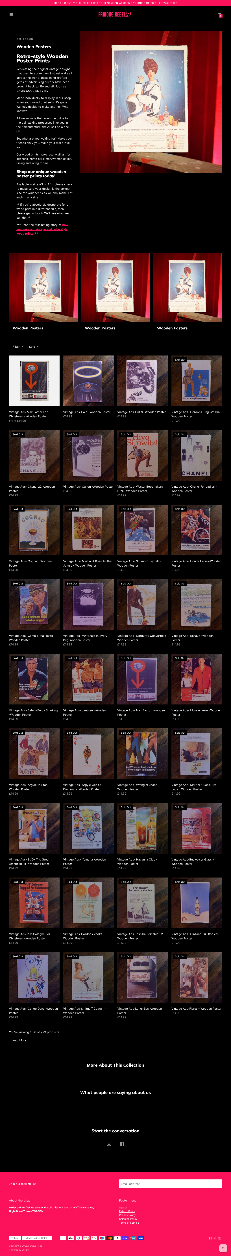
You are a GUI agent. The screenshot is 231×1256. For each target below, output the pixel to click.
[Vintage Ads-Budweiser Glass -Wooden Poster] (196, 828)
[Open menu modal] (11, 14)
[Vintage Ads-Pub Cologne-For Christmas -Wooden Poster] (34, 903)
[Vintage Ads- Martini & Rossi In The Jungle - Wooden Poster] (88, 530)
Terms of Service (129, 1222)
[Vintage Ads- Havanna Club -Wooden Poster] (142, 828)
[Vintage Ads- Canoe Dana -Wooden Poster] (34, 977)
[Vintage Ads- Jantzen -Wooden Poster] (88, 679)
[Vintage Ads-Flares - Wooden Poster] (196, 977)
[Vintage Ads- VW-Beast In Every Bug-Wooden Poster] (88, 604)
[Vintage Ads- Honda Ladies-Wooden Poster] (196, 530)
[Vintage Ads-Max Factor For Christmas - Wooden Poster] (34, 380)
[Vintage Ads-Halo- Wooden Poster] (88, 380)
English (14, 1238)
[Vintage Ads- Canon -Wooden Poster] (88, 455)
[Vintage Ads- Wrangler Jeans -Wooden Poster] (142, 753)
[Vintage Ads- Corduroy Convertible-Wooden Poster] (142, 604)
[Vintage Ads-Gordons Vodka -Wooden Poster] (88, 903)
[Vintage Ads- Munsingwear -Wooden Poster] (196, 679)
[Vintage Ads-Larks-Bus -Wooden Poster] (142, 977)
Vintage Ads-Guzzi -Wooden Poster (141, 412)
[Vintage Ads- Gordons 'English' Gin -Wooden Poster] (196, 380)
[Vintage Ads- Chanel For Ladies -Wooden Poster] (196, 455)
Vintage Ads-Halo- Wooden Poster (86, 412)
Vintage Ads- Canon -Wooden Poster (88, 486)
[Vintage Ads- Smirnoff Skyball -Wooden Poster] (142, 530)
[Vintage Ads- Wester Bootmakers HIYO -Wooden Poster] (142, 455)
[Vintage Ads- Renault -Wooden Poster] (196, 604)
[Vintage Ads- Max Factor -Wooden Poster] (142, 679)
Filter (16, 346)
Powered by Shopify (19, 1249)
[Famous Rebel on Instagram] (219, 1238)
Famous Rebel (35, 1245)
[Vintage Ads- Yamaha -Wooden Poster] (88, 828)
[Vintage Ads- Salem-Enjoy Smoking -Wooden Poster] (34, 679)
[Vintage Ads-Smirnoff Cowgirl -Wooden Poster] (88, 977)
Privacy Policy (127, 1215)
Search (123, 1207)
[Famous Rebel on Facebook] (210, 1238)
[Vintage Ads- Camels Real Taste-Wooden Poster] (34, 604)
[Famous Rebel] (114, 14)
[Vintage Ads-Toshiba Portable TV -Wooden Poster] (142, 903)
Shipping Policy (128, 1218)
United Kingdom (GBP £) (36, 1238)
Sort (32, 346)
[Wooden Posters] (43, 287)
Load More (19, 1040)
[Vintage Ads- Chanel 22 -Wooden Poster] (34, 455)
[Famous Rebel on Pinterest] (214, 1238)
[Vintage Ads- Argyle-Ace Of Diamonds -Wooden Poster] (88, 753)
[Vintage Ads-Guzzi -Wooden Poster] (142, 380)
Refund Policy (127, 1211)
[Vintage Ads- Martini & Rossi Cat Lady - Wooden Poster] (196, 753)
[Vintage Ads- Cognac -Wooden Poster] (34, 530)
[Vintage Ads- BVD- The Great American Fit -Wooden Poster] (34, 828)
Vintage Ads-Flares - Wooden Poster (196, 1008)
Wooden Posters (28, 328)
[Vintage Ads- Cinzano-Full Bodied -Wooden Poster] (196, 903)
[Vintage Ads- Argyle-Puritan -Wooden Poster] (34, 753)
